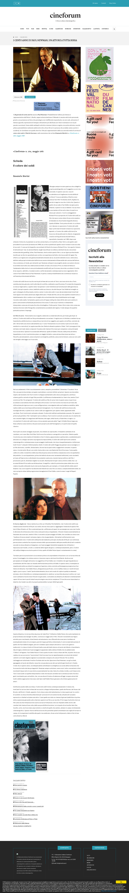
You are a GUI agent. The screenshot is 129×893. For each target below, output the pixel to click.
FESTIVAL (44, 29)
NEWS (88, 862)
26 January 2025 (18, 97)
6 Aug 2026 (100, 370)
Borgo (99, 373)
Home (16, 37)
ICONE (51, 29)
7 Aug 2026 (100, 359)
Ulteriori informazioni (108, 891)
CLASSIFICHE (59, 29)
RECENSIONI (91, 330)
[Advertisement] (99, 317)
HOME (22, 29)
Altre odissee (18, 793)
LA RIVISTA (96, 29)
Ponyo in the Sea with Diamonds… (24, 802)
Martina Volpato (103, 342)
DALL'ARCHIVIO (86, 29)
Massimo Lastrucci (103, 363)
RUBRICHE (68, 29)
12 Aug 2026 (100, 347)
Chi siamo (95, 3)
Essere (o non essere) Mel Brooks (24, 798)
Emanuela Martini (19, 100)
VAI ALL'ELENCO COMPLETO (22, 826)
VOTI (27, 29)
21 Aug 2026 (100, 334)
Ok (121, 882)
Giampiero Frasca (103, 353)
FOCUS (102, 330)
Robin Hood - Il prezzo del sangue (103, 351)
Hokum (99, 362)
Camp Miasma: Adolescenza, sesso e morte (104, 339)
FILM (32, 29)
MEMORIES (90, 860)
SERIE (38, 29)
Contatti (103, 3)
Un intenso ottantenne (21, 789)
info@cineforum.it (61, 863)
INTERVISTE (76, 29)
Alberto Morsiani (103, 374)
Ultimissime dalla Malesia (22, 823)
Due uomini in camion (21, 785)
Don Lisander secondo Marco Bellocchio (26, 815)
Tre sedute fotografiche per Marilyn (24, 810)
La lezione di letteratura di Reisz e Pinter (26, 819)
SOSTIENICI (105, 29)
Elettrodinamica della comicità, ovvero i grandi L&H (29, 806)
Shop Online (112, 3)
